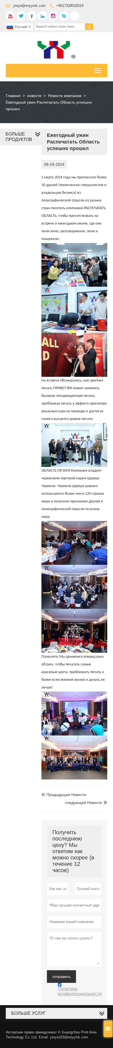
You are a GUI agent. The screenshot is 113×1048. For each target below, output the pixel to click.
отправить (61, 976)
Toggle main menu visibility (98, 70)
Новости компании (64, 95)
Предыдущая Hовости (63, 794)
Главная (13, 95)
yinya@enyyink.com (29, 6)
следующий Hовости (83, 802)
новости (34, 95)
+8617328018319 (69, 6)
